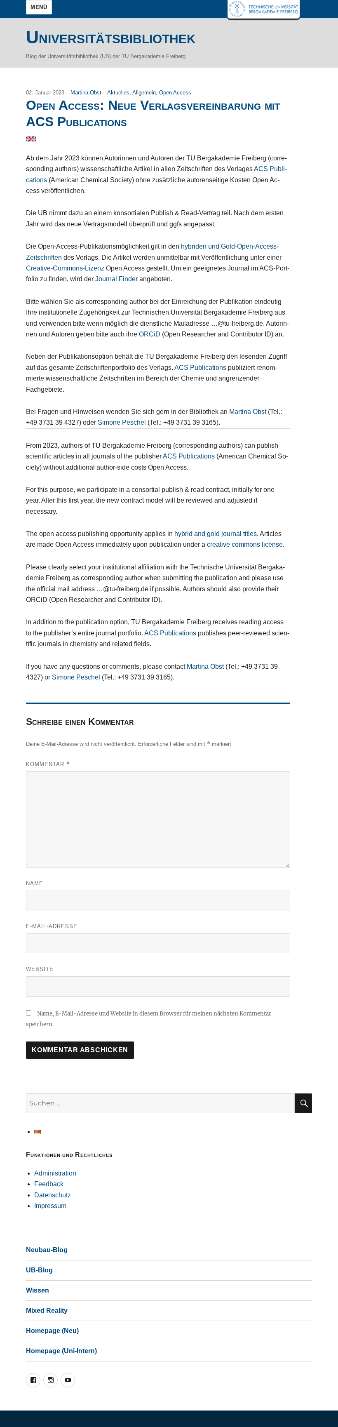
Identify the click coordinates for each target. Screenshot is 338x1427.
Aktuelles (118, 92)
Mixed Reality (47, 1310)
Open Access (175, 92)
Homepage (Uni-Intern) (61, 1350)
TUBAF (264, 9)
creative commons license (245, 544)
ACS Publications (200, 367)
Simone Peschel (122, 422)
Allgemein (144, 92)
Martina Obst (86, 92)
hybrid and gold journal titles (215, 533)
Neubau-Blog (47, 1249)
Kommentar (48, 764)
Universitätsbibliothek (111, 37)
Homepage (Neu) (52, 1330)
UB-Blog (39, 1270)
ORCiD (149, 334)
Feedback (48, 1183)
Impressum (50, 1205)
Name (34, 883)
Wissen (37, 1290)
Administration (55, 1173)
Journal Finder (116, 278)
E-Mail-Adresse (51, 926)
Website (40, 969)
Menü (39, 7)
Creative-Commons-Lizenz (65, 268)
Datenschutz (52, 1195)
